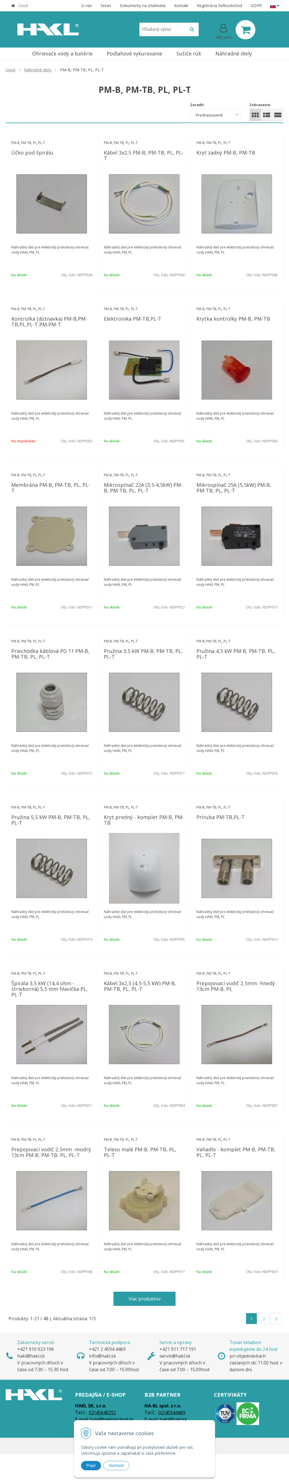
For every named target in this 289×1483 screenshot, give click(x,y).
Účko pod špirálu (32, 152)
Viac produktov (145, 1299)
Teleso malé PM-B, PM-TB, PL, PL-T (140, 1152)
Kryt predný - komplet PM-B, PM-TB (144, 820)
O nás (86, 5)
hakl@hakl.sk (173, 1419)
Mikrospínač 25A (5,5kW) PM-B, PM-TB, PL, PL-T (233, 487)
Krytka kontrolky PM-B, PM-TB (233, 318)
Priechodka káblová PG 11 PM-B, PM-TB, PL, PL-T (50, 654)
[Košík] (245, 30)
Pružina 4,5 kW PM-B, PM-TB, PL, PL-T (235, 654)
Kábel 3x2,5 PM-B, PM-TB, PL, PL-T (143, 155)
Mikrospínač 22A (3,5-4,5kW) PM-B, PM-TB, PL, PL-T (143, 487)
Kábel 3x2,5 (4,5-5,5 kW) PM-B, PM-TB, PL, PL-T (140, 986)
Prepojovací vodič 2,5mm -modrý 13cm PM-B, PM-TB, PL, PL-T (51, 1152)
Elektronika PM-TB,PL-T (132, 318)
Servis (105, 5)
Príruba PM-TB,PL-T (220, 817)
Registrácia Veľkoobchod (219, 5)
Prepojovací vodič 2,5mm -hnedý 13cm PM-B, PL (235, 986)
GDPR (256, 5)
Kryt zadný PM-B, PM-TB (225, 152)
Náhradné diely (37, 69)
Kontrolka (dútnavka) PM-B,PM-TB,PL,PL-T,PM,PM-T (49, 321)
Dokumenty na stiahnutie (143, 5)
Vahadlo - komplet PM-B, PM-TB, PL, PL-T (235, 1152)
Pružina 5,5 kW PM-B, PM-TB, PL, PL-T (50, 820)
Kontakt (181, 5)
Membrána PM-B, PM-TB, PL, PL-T (50, 487)
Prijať (91, 1465)
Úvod (23, 5)
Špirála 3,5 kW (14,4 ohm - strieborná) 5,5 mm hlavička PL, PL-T (49, 989)
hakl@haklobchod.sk (111, 1419)
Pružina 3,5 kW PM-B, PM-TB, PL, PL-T (143, 654)
